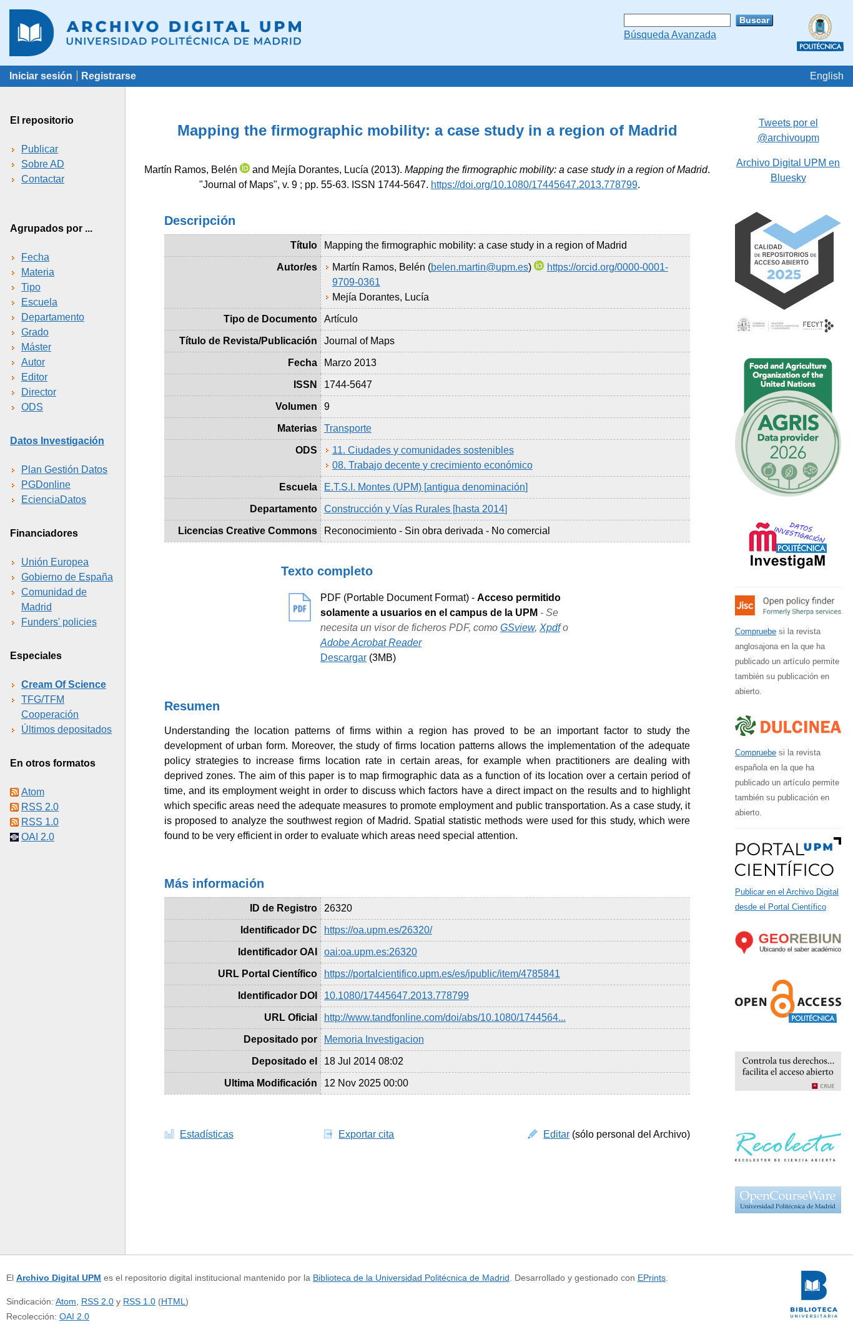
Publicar (39, 149)
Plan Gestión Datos (64, 469)
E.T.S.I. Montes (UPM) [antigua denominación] (426, 487)
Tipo (31, 287)
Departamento (52, 317)
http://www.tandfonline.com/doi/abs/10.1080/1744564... (445, 1017)
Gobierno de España (67, 577)
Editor (34, 377)
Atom (32, 792)
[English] (827, 76)
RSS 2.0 (40, 807)
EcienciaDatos (53, 499)
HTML (173, 1301)
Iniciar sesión (40, 76)
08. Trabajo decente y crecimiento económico (432, 465)
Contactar (42, 179)
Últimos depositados (66, 729)
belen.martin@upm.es (479, 267)
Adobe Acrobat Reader (371, 642)
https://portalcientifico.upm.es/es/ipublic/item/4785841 (442, 973)
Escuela (39, 302)
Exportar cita (366, 1134)
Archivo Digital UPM (58, 1278)
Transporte (348, 428)
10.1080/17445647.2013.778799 (396, 995)
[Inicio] (426, 33)
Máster (36, 347)
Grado (35, 332)
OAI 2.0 (37, 837)
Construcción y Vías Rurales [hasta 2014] (415, 509)
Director (38, 392)
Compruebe (755, 631)
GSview (517, 627)
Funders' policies (59, 622)
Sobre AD (42, 164)
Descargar (343, 657)
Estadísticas (207, 1134)
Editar (556, 1134)
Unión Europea (55, 562)
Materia (37, 272)
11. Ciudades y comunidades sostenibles (423, 450)
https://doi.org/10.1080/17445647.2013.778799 (534, 184)
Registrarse (108, 76)
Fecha (35, 257)
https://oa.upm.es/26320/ (378, 930)
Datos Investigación (57, 440)
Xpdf (550, 627)
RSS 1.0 (40, 822)
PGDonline (46, 484)
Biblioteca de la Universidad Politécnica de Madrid (411, 1278)
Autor (33, 362)
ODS (32, 407)
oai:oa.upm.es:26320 (370, 952)
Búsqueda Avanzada (670, 34)
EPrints (652, 1278)
